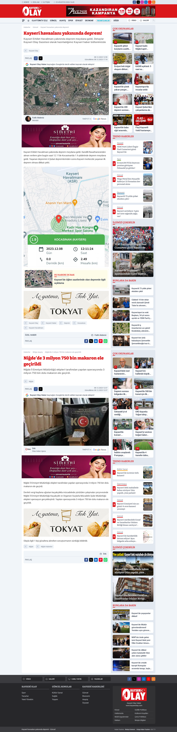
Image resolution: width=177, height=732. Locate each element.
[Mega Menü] (23, 20)
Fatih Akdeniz (38, 119)
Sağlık (54, 696)
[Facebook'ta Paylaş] (36, 58)
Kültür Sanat (57, 693)
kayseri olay (33, 51)
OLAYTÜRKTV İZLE (40, 20)
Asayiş (62, 20)
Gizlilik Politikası (141, 710)
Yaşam (55, 699)
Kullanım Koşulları (141, 713)
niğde (31, 381)
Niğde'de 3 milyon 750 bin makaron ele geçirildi (63, 352)
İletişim (46, 2)
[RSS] (153, 2)
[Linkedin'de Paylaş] (96, 341)
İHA (39, 449)
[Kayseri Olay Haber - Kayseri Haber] (134, 694)
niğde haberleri (46, 547)
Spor (70, 20)
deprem (67, 323)
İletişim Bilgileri (140, 720)
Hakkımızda (119, 713)
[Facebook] (134, 2)
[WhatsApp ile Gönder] (105, 341)
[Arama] (153, 20)
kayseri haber (51, 323)
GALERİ (146, 20)
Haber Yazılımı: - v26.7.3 (135, 729)
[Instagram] (142, 2)
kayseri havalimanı (36, 328)
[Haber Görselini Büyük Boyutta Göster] (66, 91)
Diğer (116, 20)
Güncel (53, 20)
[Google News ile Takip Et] (99, 118)
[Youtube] (149, 2)
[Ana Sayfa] (28, 20)
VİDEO (133, 20)
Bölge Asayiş (38, 352)
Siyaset (79, 20)
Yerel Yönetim (27, 699)
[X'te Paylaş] (41, 58)
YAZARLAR (98, 679)
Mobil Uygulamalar (122, 717)
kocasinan (81, 323)
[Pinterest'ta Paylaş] (101, 341)
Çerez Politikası (140, 717)
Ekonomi (89, 20)
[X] (138, 2)
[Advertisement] (10, 59)
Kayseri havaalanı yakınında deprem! (55, 27)
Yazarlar (25, 696)
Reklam (36, 2)
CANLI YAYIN (76, 679)
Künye (26, 2)
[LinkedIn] (146, 2)
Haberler (27, 27)
